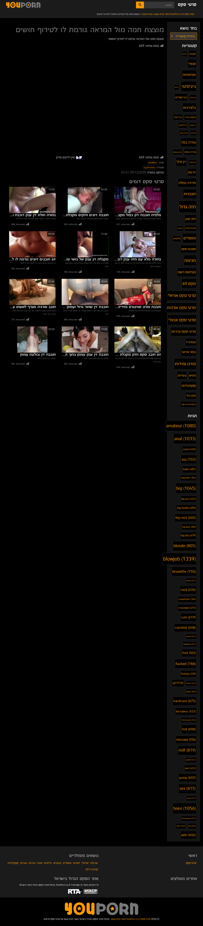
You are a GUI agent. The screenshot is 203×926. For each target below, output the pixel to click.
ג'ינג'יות (193, 133)
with (188, 835)
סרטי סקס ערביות (183, 331)
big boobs (186, 508)
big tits (188, 535)
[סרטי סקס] (101, 908)
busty (191, 580)
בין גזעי (193, 97)
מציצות (190, 260)
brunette (184, 571)
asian (189, 449)
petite (191, 760)
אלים (184, 54)
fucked (186, 663)
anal (185, 438)
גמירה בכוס (184, 133)
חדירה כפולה (187, 182)
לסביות (179, 228)
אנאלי (192, 64)
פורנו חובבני (149, 167)
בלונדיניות (189, 107)
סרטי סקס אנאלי (182, 319)
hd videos (186, 711)
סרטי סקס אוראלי (182, 295)
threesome (189, 818)
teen (184, 808)
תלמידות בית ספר (188, 404)
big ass (188, 499)
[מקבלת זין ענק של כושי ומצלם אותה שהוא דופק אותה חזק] (85, 244)
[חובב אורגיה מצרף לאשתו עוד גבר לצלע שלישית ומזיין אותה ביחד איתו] (32, 292)
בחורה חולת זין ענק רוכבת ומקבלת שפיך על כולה (32, 215)
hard (191, 691)
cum (188, 617)
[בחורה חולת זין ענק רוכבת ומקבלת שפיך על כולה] (32, 200)
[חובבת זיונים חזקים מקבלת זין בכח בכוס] (85, 200)
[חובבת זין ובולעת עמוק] (32, 339)
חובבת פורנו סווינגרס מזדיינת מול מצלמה (137, 307)
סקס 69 (189, 283)
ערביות (32, 863)
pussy (187, 778)
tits (192, 826)
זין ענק (192, 172)
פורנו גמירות (185, 363)
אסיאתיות (189, 74)
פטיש (192, 375)
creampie (187, 607)
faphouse (189, 644)
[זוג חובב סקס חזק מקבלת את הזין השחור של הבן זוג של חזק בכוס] (137, 339)
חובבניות (190, 193)
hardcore (184, 701)
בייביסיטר (189, 86)
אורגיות (94, 863)
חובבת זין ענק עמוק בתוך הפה (85, 355)
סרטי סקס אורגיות (181, 307)
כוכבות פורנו (191, 228)
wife (181, 826)
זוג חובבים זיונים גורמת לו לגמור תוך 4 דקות (32, 259)
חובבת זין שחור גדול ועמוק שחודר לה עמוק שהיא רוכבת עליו (85, 307)
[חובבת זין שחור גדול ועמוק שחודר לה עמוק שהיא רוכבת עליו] (85, 292)
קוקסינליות (189, 385)
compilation (187, 599)
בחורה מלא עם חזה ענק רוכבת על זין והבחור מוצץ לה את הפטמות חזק (137, 259)
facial (191, 636)
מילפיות (176, 238)
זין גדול (181, 161)
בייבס (176, 87)
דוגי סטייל (192, 162)
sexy (191, 798)
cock (188, 590)
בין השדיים (181, 97)
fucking (188, 673)
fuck (189, 653)
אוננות (193, 53)
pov (190, 768)
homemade (189, 720)
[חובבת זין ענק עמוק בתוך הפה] (85, 339)
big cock (185, 518)
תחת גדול (191, 395)
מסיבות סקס (188, 249)
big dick (189, 527)
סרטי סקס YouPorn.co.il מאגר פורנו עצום (130, 918)
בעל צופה (178, 117)
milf (187, 750)
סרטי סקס (187, 4)
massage (186, 739)
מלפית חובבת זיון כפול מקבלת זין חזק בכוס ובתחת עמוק (137, 215)
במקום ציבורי (190, 117)
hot (189, 729)
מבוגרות (57, 863)
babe (189, 469)
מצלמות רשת (187, 272)
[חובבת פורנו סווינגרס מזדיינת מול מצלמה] (137, 292)
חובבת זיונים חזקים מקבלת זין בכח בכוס (85, 215)
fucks (191, 683)
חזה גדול (188, 206)
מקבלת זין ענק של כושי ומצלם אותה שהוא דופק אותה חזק (85, 259)
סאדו (39, 863)
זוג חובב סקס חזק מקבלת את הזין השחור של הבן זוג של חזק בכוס (137, 355)
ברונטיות (193, 125)
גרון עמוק (177, 152)
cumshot (185, 628)
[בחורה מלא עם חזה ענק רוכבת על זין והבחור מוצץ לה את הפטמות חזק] (137, 244)
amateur (152, 162)
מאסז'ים (189, 238)
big (186, 488)
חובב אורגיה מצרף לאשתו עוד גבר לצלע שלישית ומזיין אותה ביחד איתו (32, 307)
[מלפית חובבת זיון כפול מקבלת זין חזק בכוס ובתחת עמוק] (137, 200)
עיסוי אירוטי (189, 352)
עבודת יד (191, 342)
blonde (184, 545)
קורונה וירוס (92, 869)
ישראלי (85, 863)
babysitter (188, 477)
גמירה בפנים (190, 152)
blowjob (179, 559)
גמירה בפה (188, 142)
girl (178, 683)
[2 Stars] (77, 157)
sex (187, 788)
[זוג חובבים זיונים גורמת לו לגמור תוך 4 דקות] (32, 244)
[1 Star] (80, 157)
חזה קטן (190, 219)
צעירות (182, 375)
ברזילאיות (183, 125)
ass (189, 459)
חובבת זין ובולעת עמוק (38, 355)
